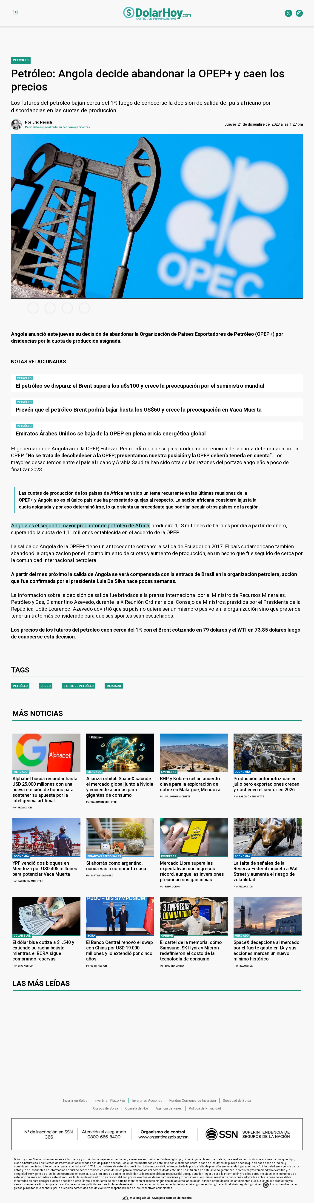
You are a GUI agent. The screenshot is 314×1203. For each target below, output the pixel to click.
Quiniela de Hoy (136, 1108)
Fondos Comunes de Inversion (192, 1101)
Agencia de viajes (169, 1108)
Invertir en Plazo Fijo (109, 1101)
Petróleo (20, 686)
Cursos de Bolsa (105, 1108)
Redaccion (22, 807)
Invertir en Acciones (147, 1101)
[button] (15, 13)
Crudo (45, 686)
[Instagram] (299, 13)
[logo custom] (157, 13)
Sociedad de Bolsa (237, 1101)
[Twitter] (288, 13)
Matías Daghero (99, 875)
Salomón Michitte (101, 802)
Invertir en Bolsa (75, 1101)
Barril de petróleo (78, 686)
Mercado (113, 686)
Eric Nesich (22, 965)
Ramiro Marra (172, 965)
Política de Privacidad (205, 1108)
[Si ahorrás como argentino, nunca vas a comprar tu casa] (120, 837)
